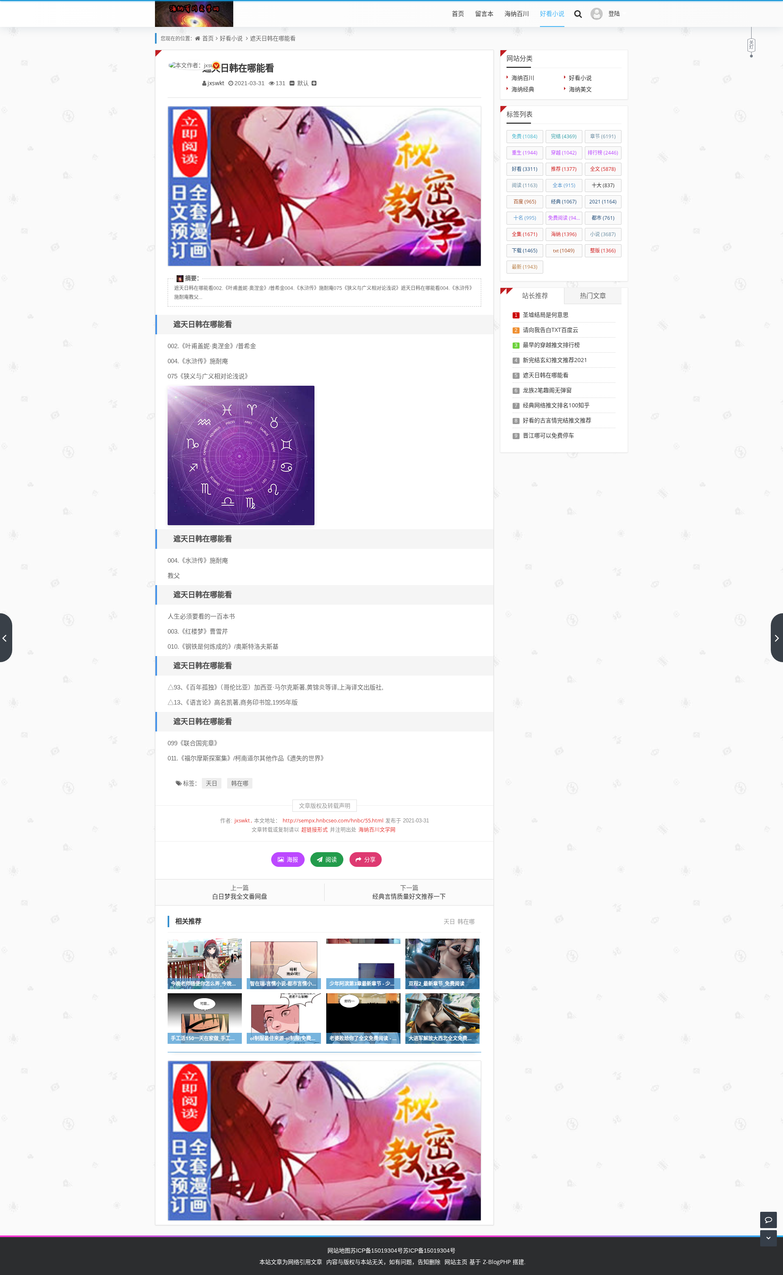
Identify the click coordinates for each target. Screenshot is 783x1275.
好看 (524, 169)
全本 (564, 185)
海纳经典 (522, 89)
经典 (564, 201)
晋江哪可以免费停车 (548, 435)
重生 (524, 152)
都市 (603, 217)
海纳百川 (516, 13)
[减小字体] (292, 83)
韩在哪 (239, 783)
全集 (524, 234)
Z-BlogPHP (497, 1262)
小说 (603, 234)
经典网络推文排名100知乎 (556, 405)
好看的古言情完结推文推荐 (557, 420)
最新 (524, 266)
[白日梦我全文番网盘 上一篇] (6, 637)
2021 (603, 201)
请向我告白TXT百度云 (550, 330)
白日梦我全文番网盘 (239, 896)
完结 (564, 136)
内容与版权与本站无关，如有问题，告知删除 (383, 1262)
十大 (603, 185)
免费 (524, 136)
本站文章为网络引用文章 (290, 1262)
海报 (291, 859)
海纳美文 (580, 89)
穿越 (564, 152)
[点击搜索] (578, 13)
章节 (603, 136)
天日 (211, 783)
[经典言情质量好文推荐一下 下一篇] (777, 637)
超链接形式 (314, 829)
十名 (524, 217)
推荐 (564, 169)
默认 (303, 83)
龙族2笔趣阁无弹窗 (547, 390)
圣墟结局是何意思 (545, 314)
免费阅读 (565, 217)
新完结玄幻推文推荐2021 (555, 360)
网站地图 (338, 1250)
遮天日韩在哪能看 (273, 38)
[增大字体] (314, 83)
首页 (458, 13)
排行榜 (603, 152)
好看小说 (552, 13)
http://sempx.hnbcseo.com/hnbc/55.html (333, 820)
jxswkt (216, 83)
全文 (603, 169)
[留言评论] (768, 1220)
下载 (524, 250)
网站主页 (456, 1262)
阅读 (330, 859)
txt (564, 250)
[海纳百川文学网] (194, 19)
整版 (603, 250)
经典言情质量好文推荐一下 (409, 896)
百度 (524, 201)
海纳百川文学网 (377, 829)
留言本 (484, 13)
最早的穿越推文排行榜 (551, 345)
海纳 (564, 234)
